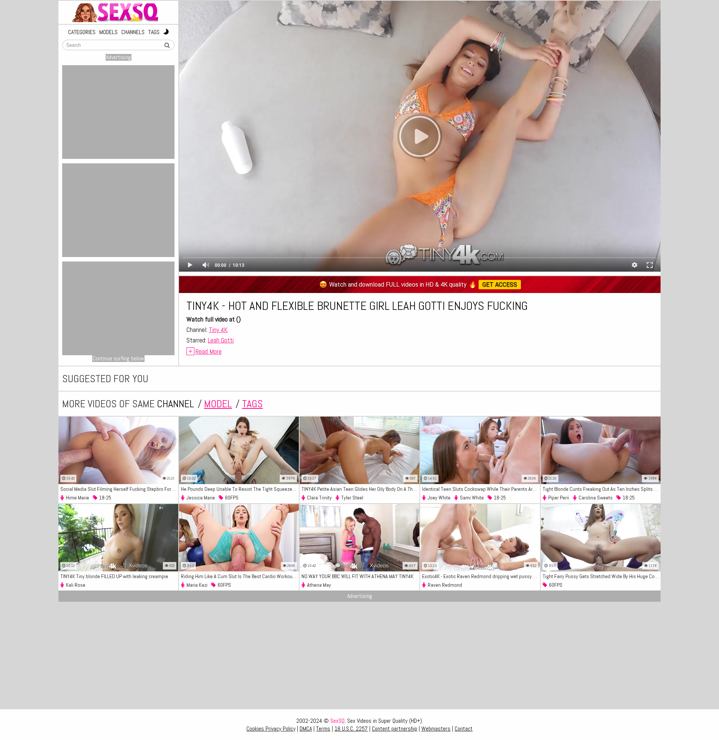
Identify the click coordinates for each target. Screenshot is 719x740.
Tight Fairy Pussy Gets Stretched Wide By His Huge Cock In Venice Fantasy (602, 576)
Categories (81, 32)
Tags (154, 32)
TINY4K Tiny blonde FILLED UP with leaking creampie (114, 576)
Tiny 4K (218, 329)
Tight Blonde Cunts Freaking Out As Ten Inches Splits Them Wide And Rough (602, 489)
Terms (323, 729)
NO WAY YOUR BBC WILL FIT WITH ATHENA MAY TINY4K (357, 576)
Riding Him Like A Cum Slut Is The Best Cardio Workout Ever (240, 576)
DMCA (306, 729)
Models (108, 32)
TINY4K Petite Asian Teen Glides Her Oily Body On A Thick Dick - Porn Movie (360, 489)
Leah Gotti (221, 340)
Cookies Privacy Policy (270, 729)
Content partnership (394, 729)
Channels (133, 32)
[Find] (167, 45)
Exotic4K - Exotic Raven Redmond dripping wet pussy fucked (481, 576)
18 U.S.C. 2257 (351, 729)
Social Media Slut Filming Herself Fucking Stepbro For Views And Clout (119, 489)
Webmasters (435, 729)
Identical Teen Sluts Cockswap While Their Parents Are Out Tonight (481, 489)
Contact (464, 729)
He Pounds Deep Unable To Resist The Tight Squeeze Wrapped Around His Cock (240, 489)
